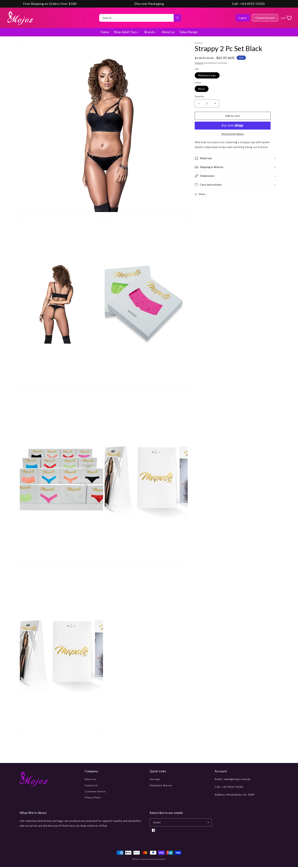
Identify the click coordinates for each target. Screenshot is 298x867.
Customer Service (95, 791)
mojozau (143, 859)
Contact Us (91, 785)
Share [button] (202, 194)
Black (201, 88)
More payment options (232, 133)
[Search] (177, 18)
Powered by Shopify (157, 859)
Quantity (199, 96)
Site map (155, 779)
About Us (90, 779)
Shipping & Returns (161, 785)
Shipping (199, 63)
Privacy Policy (93, 797)
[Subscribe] (208, 822)
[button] (236, 158)
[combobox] (140, 18)
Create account (265, 17)
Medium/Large (207, 75)
